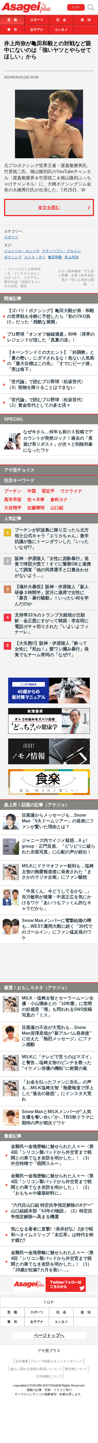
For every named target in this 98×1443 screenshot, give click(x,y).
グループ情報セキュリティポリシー (56, 1361)
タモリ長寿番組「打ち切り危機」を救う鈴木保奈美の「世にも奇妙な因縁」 (76, 277)
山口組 (56, 507)
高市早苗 (13, 499)
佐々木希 (36, 499)
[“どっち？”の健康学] (49, 732)
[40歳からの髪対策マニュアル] (49, 702)
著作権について (76, 1369)
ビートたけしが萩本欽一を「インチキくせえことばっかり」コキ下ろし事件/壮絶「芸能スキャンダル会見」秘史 (22, 277)
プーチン (13, 491)
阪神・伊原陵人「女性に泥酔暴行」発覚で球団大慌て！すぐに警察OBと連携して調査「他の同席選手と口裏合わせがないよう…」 (53, 567)
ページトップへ (49, 1335)
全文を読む (49, 207)
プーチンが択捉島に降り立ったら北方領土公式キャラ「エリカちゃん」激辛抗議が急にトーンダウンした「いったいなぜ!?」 (52, 538)
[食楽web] (49, 793)
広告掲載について (49, 1376)
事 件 (12, 30)
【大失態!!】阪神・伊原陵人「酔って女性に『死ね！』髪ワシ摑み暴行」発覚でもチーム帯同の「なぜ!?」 (52, 649)
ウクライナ (71, 491)
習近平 (48, 491)
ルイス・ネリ (34, 257)
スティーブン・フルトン (61, 251)
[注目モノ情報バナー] (49, 762)
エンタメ (61, 30)
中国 (31, 491)
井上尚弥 (72, 257)
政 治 (86, 20)
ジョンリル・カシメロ (21, 251)
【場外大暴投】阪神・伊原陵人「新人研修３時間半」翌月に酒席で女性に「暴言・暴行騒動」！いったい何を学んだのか (52, 595)
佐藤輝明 (36, 507)
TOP (76, 7)
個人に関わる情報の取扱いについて (36, 1369)
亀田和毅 (55, 257)
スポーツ (36, 20)
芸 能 (12, 20)
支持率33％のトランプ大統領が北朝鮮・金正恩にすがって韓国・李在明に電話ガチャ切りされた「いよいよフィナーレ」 (52, 623)
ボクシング (13, 257)
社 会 (61, 20)
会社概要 (21, 1361)
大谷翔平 (13, 507)
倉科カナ (59, 499)
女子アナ (36, 30)
